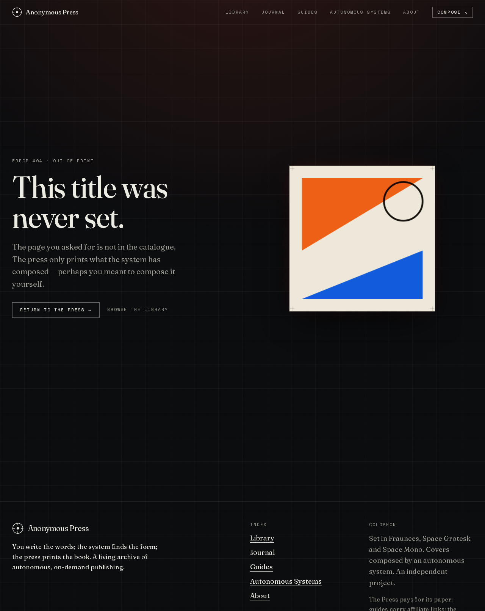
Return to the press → (56, 310)
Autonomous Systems (360, 12)
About (411, 12)
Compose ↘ (452, 12)
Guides (307, 12)
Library (237, 12)
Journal (273, 12)
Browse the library (138, 309)
